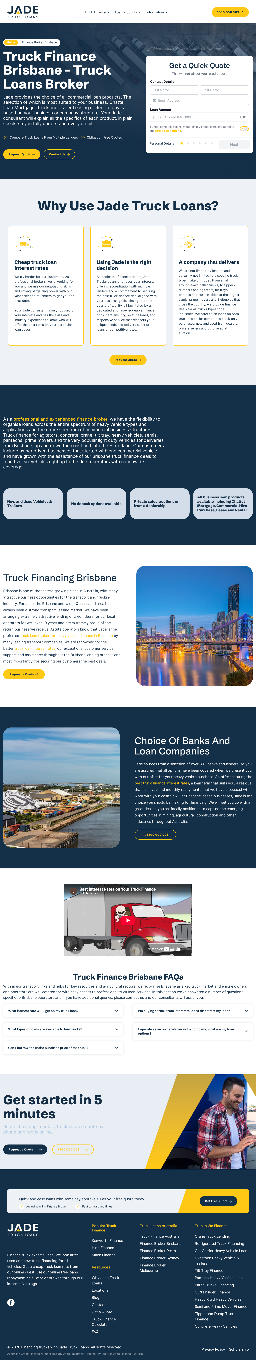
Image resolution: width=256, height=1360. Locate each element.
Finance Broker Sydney (159, 1258)
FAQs (96, 1332)
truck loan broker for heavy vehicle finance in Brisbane (66, 636)
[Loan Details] (194, 143)
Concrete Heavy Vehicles (216, 1326)
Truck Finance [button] (95, 12)
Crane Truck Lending (212, 1236)
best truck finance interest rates (162, 783)
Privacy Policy (213, 1349)
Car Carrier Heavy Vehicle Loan (221, 1251)
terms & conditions (168, 130)
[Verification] (188, 143)
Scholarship (239, 1349)
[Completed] (212, 143)
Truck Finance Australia (159, 1236)
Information (155, 12)
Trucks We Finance (211, 1225)
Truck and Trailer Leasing (63, 107)
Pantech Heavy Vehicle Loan (219, 1278)
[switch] (244, 128)
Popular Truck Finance (104, 1227)
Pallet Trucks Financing (214, 1285)
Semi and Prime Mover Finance (221, 1306)
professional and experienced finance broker (60, 419)
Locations (100, 1290)
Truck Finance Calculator (104, 1322)
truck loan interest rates (35, 648)
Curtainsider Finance (212, 1292)
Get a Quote (102, 1312)
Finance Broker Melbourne (153, 1268)
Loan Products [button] (126, 12)
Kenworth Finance (107, 1240)
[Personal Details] (182, 143)
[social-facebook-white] (11, 1302)
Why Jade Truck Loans (105, 1280)
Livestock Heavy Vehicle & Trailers (217, 1260)
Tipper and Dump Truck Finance (215, 1316)
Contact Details (162, 82)
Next (234, 144)
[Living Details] (200, 143)
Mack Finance (103, 1255)
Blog (95, 1297)
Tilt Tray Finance (209, 1270)
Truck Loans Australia (158, 1225)
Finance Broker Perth (158, 1251)
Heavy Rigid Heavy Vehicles (218, 1299)
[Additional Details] (206, 143)
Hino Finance (103, 1248)
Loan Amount (160, 110)
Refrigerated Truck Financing (219, 1243)
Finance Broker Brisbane (160, 1243)
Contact (99, 1305)
